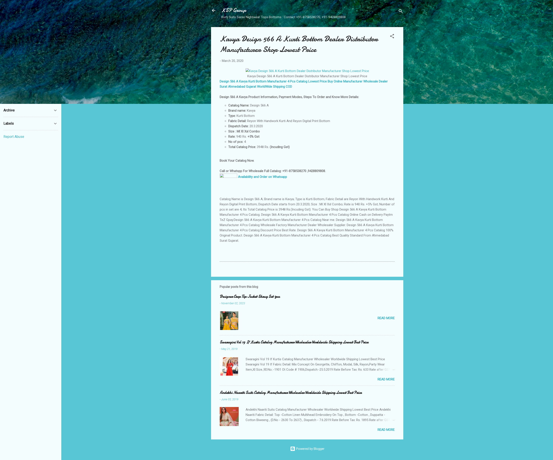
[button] (392, 37)
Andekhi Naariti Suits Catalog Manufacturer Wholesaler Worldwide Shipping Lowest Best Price (291, 392)
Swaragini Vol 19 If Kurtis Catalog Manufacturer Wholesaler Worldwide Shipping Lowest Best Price (294, 342)
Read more (386, 318)
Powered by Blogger (309, 449)
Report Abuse (13, 137)
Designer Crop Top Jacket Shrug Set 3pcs (250, 296)
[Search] (400, 11)
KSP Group (233, 10)
